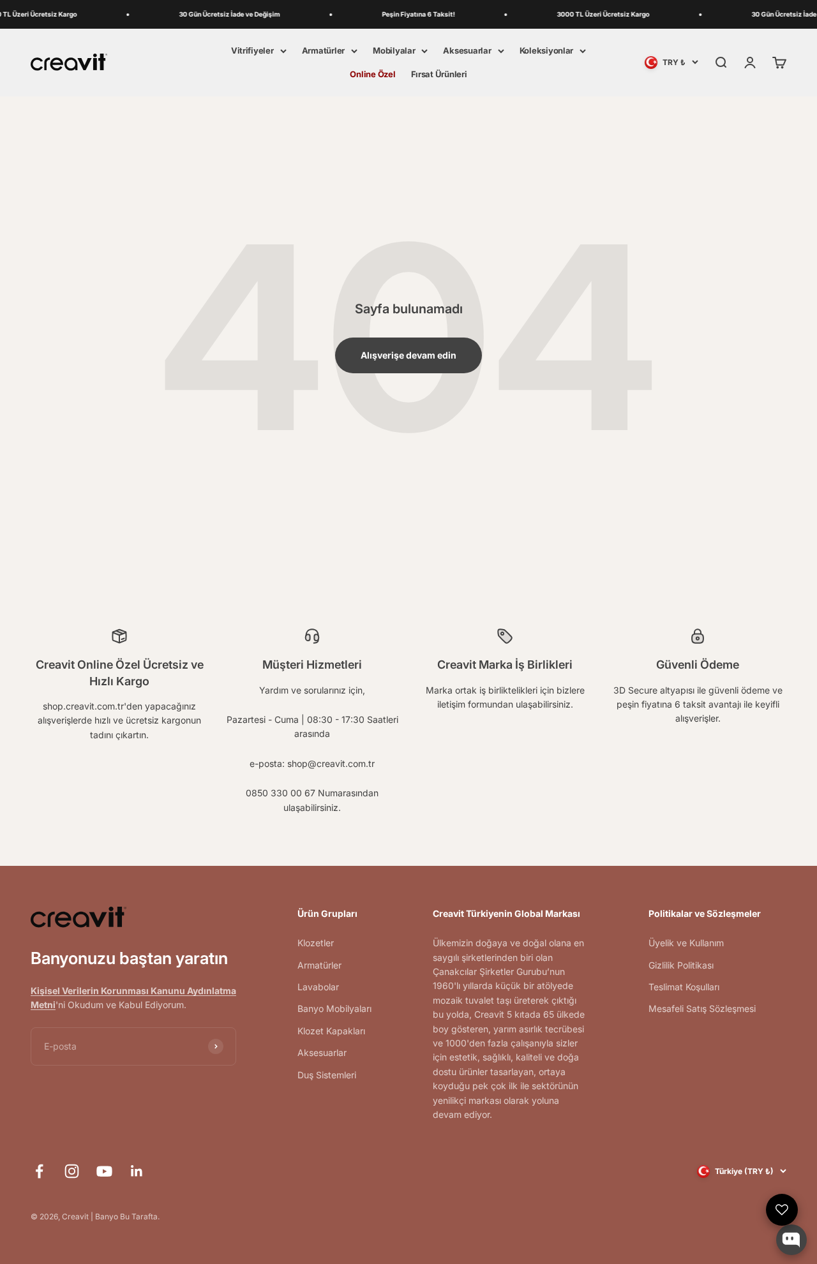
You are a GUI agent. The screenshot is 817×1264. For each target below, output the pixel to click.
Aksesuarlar (467, 50)
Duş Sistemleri (326, 1074)
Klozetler (315, 942)
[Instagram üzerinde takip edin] (71, 1171)
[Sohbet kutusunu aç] (791, 1239)
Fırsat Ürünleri (439, 74)
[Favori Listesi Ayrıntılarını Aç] (782, 1210)
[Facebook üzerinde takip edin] (39, 1171)
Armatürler (323, 50)
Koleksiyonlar (547, 50)
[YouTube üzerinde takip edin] (104, 1171)
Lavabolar (318, 986)
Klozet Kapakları (331, 1030)
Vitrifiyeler (252, 50)
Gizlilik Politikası (681, 965)
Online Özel (372, 74)
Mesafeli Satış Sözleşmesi (702, 1008)
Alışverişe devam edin (408, 355)
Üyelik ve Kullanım (686, 942)
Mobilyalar (394, 50)
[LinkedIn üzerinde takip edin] (137, 1171)
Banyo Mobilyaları (334, 1008)
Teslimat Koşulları (683, 986)
